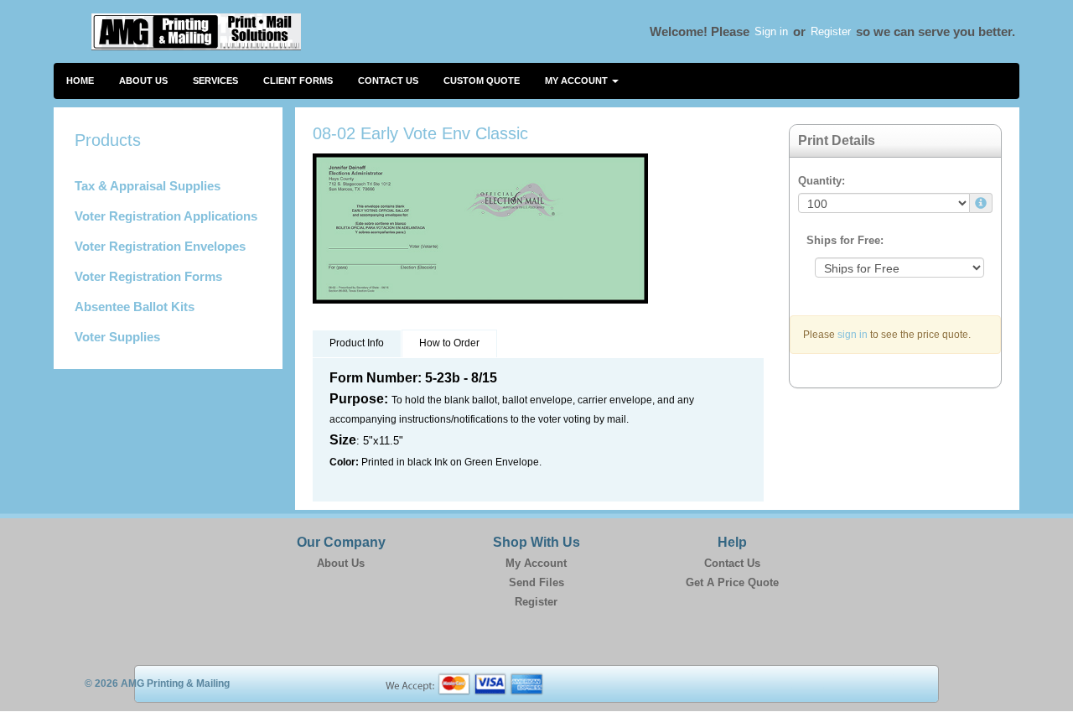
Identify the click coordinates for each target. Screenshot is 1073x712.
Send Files (536, 582)
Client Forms (298, 80)
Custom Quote (481, 80)
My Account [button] (577, 80)
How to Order (449, 343)
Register (831, 31)
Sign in (771, 31)
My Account (536, 563)
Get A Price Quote (732, 582)
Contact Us (388, 80)
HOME (80, 80)
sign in (852, 334)
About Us (143, 80)
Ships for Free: (845, 240)
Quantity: (821, 180)
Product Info (356, 343)
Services (215, 80)
